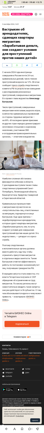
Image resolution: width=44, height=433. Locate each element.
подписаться (22, 324)
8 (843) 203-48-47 (21, 356)
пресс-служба (18, 85)
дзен (27, 372)
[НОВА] (21, 14)
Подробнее (20, 416)
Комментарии (22, 337)
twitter (27, 369)
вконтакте (9, 369)
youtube (8, 376)
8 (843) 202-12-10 (8, 356)
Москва (17, 7)
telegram (9, 372)
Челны (4, 7)
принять (35, 420)
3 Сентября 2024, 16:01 (10, 24)
